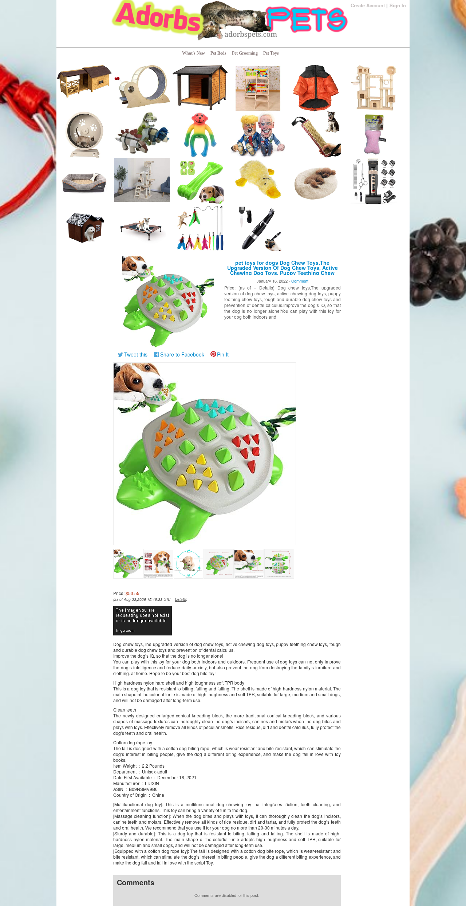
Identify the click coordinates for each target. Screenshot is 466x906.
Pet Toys (271, 53)
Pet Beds (218, 53)
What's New (193, 53)
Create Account (368, 5)
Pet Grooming (245, 53)
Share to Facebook (182, 354)
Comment (299, 281)
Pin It (223, 354)
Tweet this (135, 354)
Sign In (398, 5)
